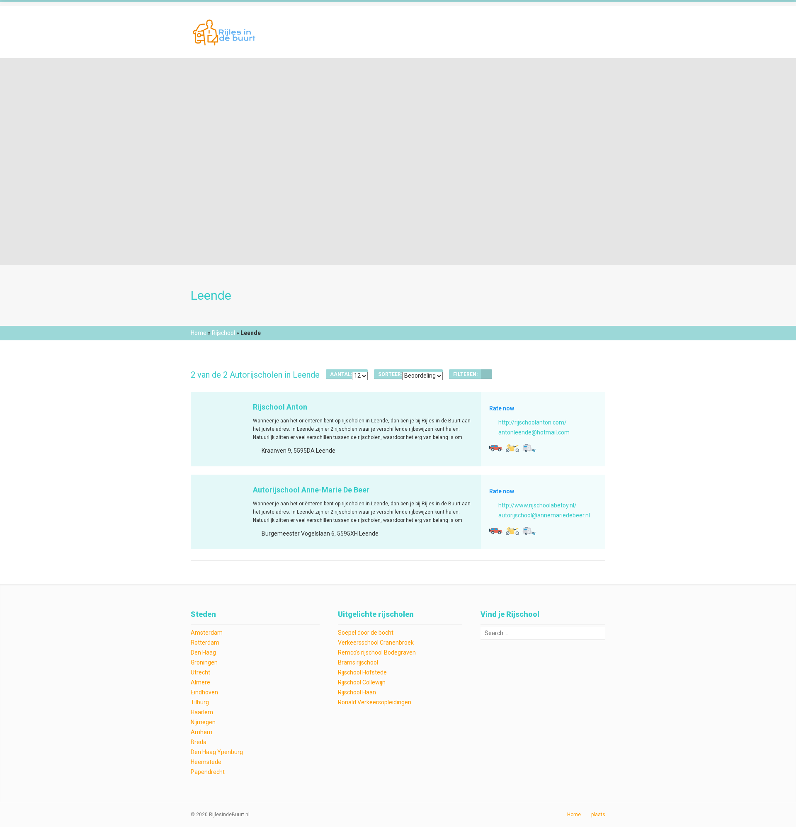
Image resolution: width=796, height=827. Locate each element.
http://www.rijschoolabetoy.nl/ (537, 505)
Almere (200, 682)
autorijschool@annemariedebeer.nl (544, 515)
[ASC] (486, 374)
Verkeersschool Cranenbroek (376, 642)
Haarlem (202, 712)
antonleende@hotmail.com (534, 432)
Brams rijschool (358, 662)
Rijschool (223, 333)
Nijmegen (203, 722)
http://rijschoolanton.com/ (532, 422)
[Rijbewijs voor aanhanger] (529, 448)
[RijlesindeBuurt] (225, 31)
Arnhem (201, 732)
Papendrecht (208, 772)
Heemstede (206, 762)
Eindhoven (204, 692)
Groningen (204, 662)
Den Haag (203, 652)
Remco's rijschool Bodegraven (377, 652)
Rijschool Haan (357, 692)
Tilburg (200, 702)
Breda (198, 742)
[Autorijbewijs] (495, 448)
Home (198, 333)
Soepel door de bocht (365, 632)
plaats (598, 814)
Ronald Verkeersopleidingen (374, 702)
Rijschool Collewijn (362, 682)
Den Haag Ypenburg (217, 752)
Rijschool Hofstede (362, 672)
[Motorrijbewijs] (512, 448)
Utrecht (200, 672)
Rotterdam (205, 642)
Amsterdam (207, 632)
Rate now (501, 408)
